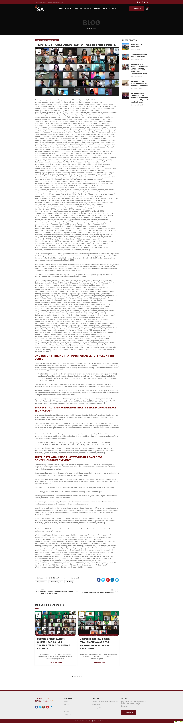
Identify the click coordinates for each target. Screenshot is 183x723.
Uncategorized (43, 635)
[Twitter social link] (140, 2)
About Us (66, 705)
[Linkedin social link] (147, 2)
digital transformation (57, 578)
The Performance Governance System (105, 701)
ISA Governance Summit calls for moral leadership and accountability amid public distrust (139, 97)
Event (94, 28)
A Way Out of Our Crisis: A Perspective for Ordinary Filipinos (139, 83)
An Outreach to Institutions (137, 45)
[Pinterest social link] (108, 580)
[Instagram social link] (142, 2)
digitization (41, 582)
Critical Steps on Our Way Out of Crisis (139, 55)
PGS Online (96, 705)
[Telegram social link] (117, 580)
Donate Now (136, 9)
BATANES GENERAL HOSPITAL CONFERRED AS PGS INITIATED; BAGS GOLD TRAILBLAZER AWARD (139, 69)
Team (66, 708)
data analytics (56, 582)
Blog (49, 40)
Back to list (77, 591)
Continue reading (55, 662)
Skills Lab (55, 40)
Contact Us (67, 714)
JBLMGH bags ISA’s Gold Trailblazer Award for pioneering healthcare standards (95, 643)
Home (88, 28)
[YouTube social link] (144, 2)
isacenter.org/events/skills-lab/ (83, 529)
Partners (66, 711)
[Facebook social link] (138, 2)
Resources (43, 40)
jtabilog (70, 582)
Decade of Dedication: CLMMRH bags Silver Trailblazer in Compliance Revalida (53, 643)
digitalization (75, 578)
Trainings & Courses (99, 708)
